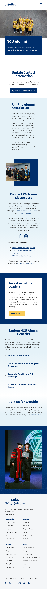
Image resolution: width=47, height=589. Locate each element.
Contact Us (9, 557)
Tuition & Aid (10, 548)
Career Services (11, 554)
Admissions (9, 526)
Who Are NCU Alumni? (18, 356)
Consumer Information (30, 561)
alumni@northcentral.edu (25, 263)
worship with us (36, 415)
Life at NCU (27, 522)
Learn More (15, 313)
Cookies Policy (27, 567)
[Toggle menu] (41, 4)
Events (25, 532)
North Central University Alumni (23, 247)
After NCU (9, 561)
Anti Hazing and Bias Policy (31, 557)
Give (7, 535)
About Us (9, 529)
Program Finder (28, 529)
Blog (7, 551)
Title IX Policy (27, 554)
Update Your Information (22, 91)
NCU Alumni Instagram (24, 213)
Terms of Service (28, 548)
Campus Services (11, 567)
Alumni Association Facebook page (26, 211)
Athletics (26, 526)
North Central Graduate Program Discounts (23, 365)
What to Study (10, 522)
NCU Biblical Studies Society (22, 256)
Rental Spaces (27, 535)
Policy (25, 551)
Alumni (25, 539)
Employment (10, 539)
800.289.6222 (10, 512)
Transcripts (9, 564)
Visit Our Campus (11, 532)
